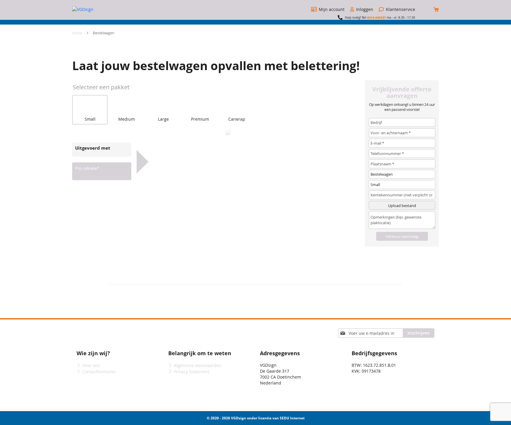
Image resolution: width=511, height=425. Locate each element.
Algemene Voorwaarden (197, 365)
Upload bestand (402, 205)
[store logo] (94, 9)
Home (77, 32)
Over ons (91, 365)
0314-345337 (376, 17)
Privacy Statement (191, 371)
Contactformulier (99, 371)
